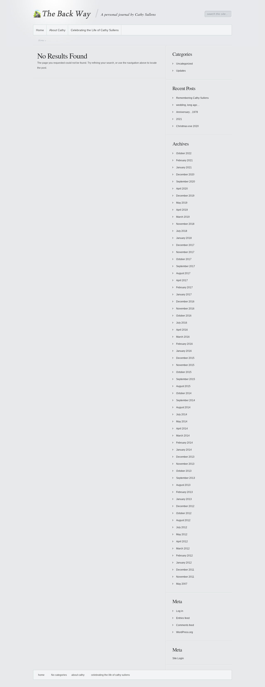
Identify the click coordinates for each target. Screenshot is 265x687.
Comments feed (185, 625)
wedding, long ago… (188, 105)
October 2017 (184, 259)
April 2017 (182, 280)
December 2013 (185, 456)
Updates (181, 70)
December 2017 (185, 245)
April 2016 (182, 329)
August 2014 (183, 407)
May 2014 (181, 421)
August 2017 (183, 273)
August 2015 (183, 386)
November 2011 (185, 576)
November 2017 (185, 252)
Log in (179, 611)
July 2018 (181, 231)
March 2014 (183, 435)
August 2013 (183, 485)
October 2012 (184, 513)
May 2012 (181, 534)
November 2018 (185, 223)
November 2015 (185, 365)
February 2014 (184, 442)
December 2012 (185, 506)
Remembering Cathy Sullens (192, 98)
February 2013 (184, 492)
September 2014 (185, 400)
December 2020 (185, 174)
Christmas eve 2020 (187, 126)
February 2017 (184, 287)
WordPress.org (184, 632)
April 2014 (182, 428)
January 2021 (184, 167)
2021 (179, 119)
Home (40, 30)
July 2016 (181, 322)
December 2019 (185, 195)
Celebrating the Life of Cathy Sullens (95, 30)
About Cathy (57, 30)
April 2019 (182, 209)
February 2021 (184, 160)
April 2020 (182, 188)
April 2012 (182, 541)
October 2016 (184, 315)
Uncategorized (184, 63)
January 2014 (184, 449)
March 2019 (183, 216)
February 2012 (184, 555)
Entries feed (183, 618)
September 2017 (185, 266)
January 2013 (184, 499)
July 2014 (181, 414)
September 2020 (185, 181)
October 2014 (184, 393)
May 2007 (181, 583)
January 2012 (184, 562)
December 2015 (185, 358)
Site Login (178, 658)
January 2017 (184, 294)
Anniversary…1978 (187, 112)
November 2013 (185, 463)
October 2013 (184, 470)
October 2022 (184, 153)
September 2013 (185, 478)
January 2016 (184, 351)
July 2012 (181, 527)
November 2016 (185, 308)
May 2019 (181, 202)
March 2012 (183, 548)
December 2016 (185, 301)
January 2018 (184, 238)
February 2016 (184, 343)
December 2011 (185, 569)
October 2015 (184, 372)
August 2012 (183, 520)
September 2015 (185, 379)
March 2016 (183, 336)
